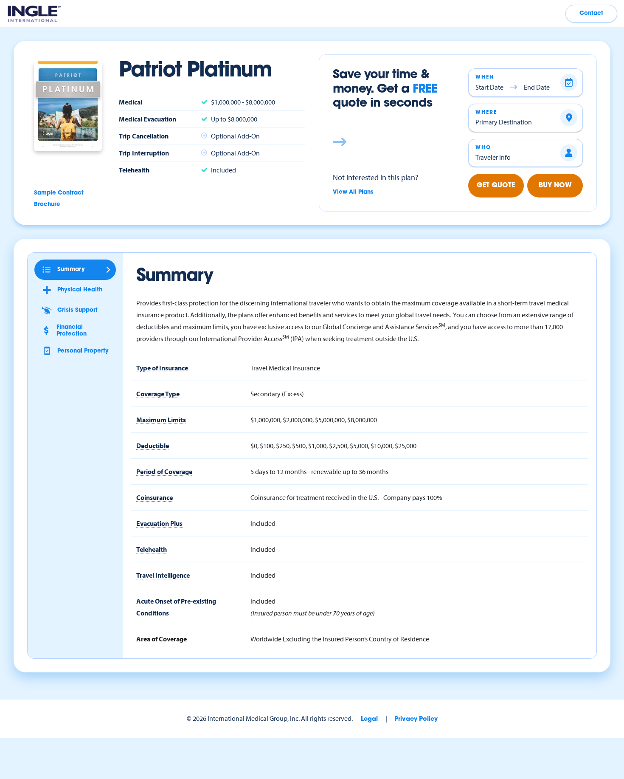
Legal (369, 719)
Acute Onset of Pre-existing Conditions (176, 607)
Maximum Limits (161, 419)
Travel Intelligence (163, 575)
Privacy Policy (416, 719)
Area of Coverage (161, 639)
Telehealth (151, 549)
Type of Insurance (162, 368)
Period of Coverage (164, 471)
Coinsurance (154, 497)
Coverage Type (158, 394)
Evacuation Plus (159, 523)
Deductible (152, 445)
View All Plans (353, 192)
